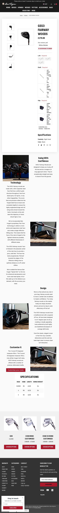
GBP (46, 4)
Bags (51, 7)
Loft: (42, 55)
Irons (8, 7)
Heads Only (26, 11)
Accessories (43, 7)
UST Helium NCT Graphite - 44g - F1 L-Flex (48, 91)
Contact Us (5, 483)
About (3, 467)
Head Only (47, 128)
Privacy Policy (37, 507)
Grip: (42, 100)
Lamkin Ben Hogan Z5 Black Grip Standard (48, 108)
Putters (35, 7)
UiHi (11, 436)
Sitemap (4, 485)
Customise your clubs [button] (16, 370)
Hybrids (20, 7)
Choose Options (11, 447)
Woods (14, 7)
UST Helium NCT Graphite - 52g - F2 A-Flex (48, 76)
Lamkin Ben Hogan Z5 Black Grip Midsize (48, 119)
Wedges (27, 7)
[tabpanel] (48, 432)
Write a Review (43, 45)
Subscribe (13, 508)
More (34, 11)
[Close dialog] (22, 497)
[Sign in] (50, 4)
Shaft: (42, 67)
